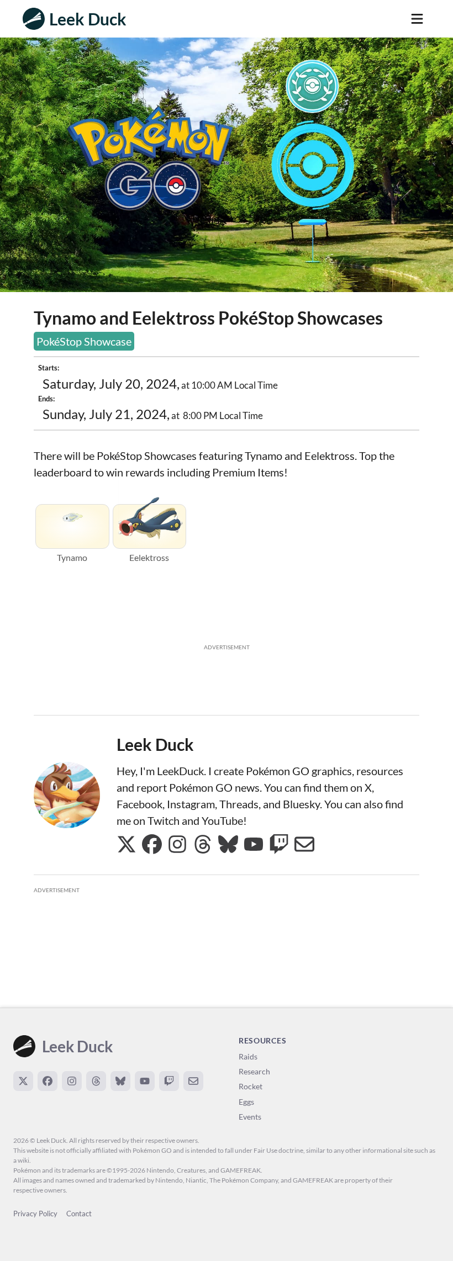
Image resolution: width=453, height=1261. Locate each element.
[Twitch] (169, 1081)
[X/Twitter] (23, 1081)
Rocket (250, 1086)
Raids (248, 1056)
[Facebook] (47, 1081)
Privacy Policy (35, 1213)
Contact (79, 1213)
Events (250, 1116)
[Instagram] (72, 1081)
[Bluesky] (120, 1081)
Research (254, 1071)
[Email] (193, 1081)
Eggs (246, 1101)
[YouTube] (145, 1081)
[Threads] (96, 1081)
